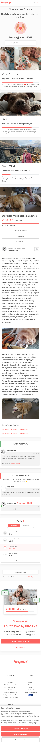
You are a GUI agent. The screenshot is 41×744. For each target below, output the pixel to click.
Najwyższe (26, 526)
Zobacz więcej (15, 463)
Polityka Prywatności (10, 685)
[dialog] (20, 725)
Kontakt (10, 690)
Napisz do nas (34, 577)
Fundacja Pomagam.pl (30, 692)
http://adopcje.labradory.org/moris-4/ (15, 433)
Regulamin (10, 682)
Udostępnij (20, 236)
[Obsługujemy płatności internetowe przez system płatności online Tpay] (30, 695)
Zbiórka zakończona (20, 230)
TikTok (30, 666)
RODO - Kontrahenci (10, 687)
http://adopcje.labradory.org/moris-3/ (15, 429)
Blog (30, 687)
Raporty (30, 682)
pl (34, 3)
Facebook (4, 666)
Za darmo (31, 685)
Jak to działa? (20, 647)
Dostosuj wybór (20, 740)
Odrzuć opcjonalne (20, 734)
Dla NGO (31, 690)
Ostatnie (14, 526)
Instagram (17, 666)
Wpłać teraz (12, 548)
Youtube (37, 666)
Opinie (31, 680)
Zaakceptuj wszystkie (21, 728)
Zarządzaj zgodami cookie (10, 697)
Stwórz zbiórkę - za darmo (20, 641)
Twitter (11, 666)
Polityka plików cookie (10, 695)
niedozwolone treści (24, 577)
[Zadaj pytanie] (36, 249)
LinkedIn (24, 666)
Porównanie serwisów (10, 692)
